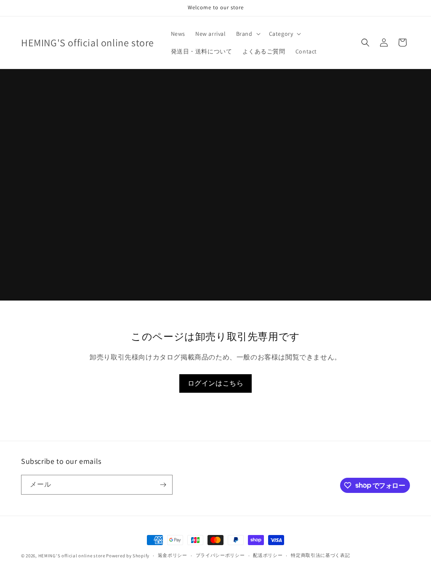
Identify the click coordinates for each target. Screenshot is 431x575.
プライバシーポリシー (220, 555)
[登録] (163, 485)
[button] (247, 34)
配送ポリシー (267, 555)
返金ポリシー (172, 555)
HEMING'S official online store (71, 556)
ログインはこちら (216, 383)
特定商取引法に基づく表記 (320, 555)
